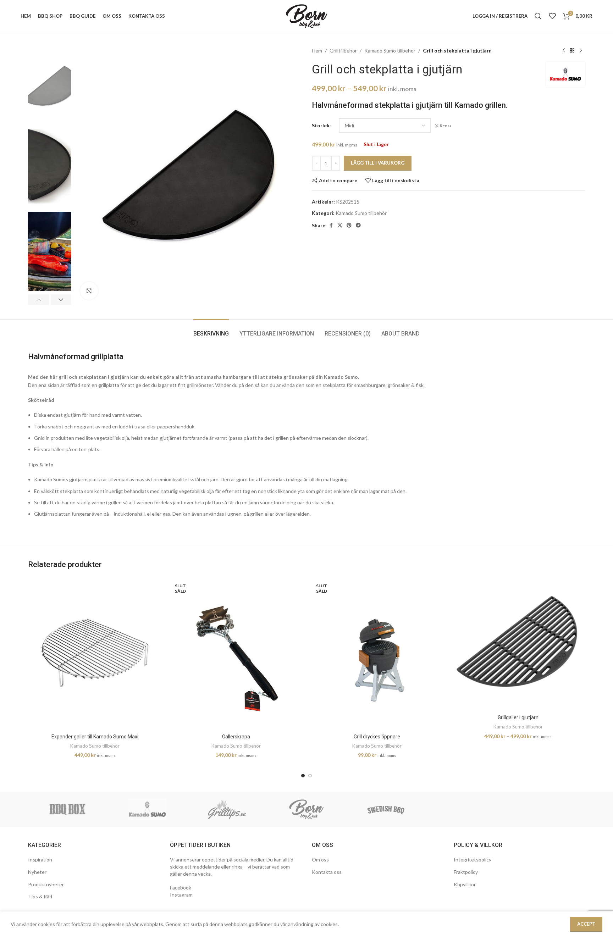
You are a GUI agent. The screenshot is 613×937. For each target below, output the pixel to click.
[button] (38, 299)
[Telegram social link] (358, 225)
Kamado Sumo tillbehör (389, 51)
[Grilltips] (227, 809)
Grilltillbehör (343, 51)
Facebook (180, 888)
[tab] (211, 330)
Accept (586, 924)
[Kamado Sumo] (147, 809)
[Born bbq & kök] (306, 809)
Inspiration (40, 859)
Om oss (320, 859)
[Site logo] (307, 15)
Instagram (181, 895)
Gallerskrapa (236, 736)
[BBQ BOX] (67, 809)
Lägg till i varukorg (377, 163)
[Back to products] (572, 50)
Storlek (321, 125)
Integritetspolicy (472, 859)
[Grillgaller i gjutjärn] (518, 644)
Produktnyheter (46, 884)
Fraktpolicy (466, 872)
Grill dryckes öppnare (377, 736)
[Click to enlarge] (89, 291)
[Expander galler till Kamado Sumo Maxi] (95, 653)
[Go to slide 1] (303, 775)
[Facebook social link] (331, 225)
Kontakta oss (327, 872)
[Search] (538, 16)
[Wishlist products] (552, 16)
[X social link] (339, 225)
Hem (317, 51)
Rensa (446, 125)
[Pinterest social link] (349, 225)
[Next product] (580, 50)
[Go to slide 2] (310, 775)
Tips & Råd (40, 896)
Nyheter (37, 872)
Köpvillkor (465, 884)
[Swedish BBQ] (386, 809)
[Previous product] (563, 50)
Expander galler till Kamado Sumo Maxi (94, 736)
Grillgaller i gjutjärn (518, 717)
